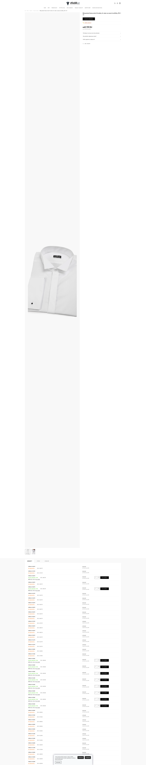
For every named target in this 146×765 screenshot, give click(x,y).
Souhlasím (88, 757)
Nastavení (58, 762)
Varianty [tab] (29, 561)
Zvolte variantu (88, 18)
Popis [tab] (38, 561)
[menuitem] (45, 7)
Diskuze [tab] (47, 561)
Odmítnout (80, 757)
